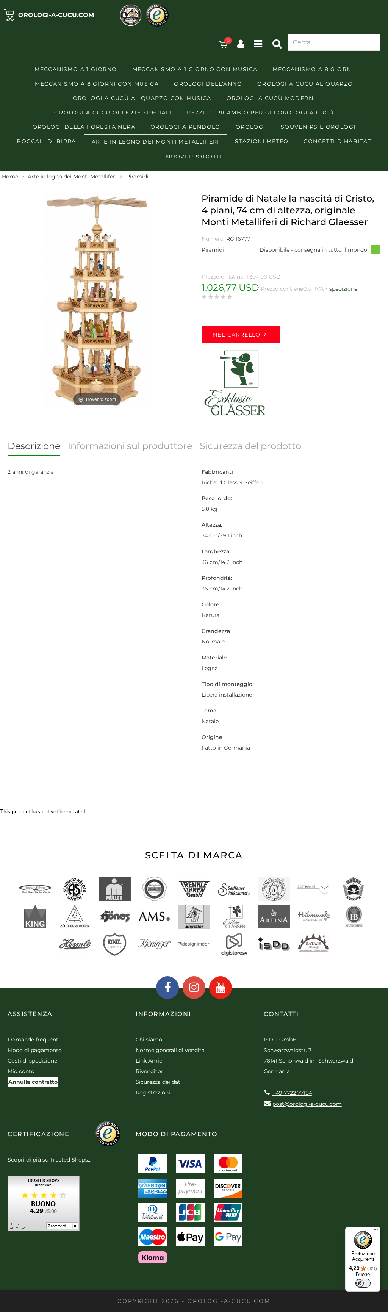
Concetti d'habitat (337, 141)
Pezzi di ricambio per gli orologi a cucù (260, 112)
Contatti (281, 1014)
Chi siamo (149, 1039)
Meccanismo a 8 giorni (312, 69)
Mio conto (21, 1071)
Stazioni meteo (262, 141)
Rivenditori (150, 1071)
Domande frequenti (34, 1039)
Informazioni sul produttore (130, 445)
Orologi (251, 127)
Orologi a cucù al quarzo (305, 83)
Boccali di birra (46, 141)
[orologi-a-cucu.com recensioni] (44, 1206)
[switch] (363, 1283)
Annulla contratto (33, 1082)
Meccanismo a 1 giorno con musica (195, 69)
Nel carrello (237, 334)
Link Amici (150, 1060)
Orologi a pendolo (185, 127)
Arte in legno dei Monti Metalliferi (155, 141)
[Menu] (375, 1231)
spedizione (343, 288)
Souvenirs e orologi (318, 127)
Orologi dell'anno (208, 83)
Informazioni (163, 1014)
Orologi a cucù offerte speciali (113, 112)
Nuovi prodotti (194, 156)
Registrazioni (153, 1092)
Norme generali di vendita (170, 1050)
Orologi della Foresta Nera (84, 127)
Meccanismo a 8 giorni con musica (97, 83)
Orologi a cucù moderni (271, 98)
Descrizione (34, 445)
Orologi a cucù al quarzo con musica (142, 98)
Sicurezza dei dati (159, 1082)
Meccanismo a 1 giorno (75, 69)
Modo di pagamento (35, 1050)
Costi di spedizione (32, 1060)
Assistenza (30, 1014)
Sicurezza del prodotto (250, 445)
